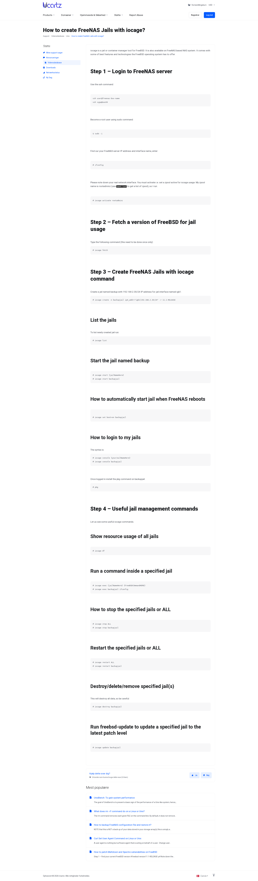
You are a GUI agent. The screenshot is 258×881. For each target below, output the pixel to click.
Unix (67, 36)
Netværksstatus (53, 72)
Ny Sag (49, 77)
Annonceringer (52, 58)
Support (46, 36)
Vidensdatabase (57, 36)
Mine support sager (54, 53)
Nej (207, 775)
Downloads (51, 67)
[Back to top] (213, 875)
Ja (196, 775)
